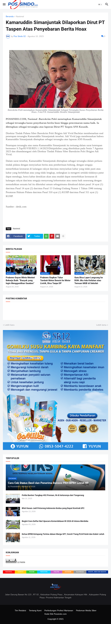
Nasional (20, 16)
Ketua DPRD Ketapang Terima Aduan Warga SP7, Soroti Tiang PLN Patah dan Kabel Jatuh (63, 534)
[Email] (57, 236)
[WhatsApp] (46, 236)
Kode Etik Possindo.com (56, 614)
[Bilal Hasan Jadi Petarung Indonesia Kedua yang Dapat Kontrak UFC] (13, 511)
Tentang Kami (35, 610)
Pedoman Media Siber (86, 610)
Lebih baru (9, 325)
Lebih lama (101, 325)
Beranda (10, 16)
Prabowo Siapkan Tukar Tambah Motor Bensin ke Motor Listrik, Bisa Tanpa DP (55, 280)
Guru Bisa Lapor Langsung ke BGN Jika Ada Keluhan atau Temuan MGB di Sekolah (88, 280)
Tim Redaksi (20, 610)
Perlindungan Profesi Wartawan (58, 610)
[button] (4, 4)
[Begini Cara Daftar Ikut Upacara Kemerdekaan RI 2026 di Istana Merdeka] (13, 524)
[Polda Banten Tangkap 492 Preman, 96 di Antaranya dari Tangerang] (13, 498)
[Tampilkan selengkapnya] (63, 236)
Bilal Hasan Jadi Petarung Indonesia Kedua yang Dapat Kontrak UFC (53, 508)
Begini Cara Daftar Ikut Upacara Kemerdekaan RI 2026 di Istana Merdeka (55, 521)
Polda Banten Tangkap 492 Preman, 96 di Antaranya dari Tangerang (53, 495)
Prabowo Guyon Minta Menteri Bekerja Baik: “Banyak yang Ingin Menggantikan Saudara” (20, 280)
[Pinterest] (51, 236)
